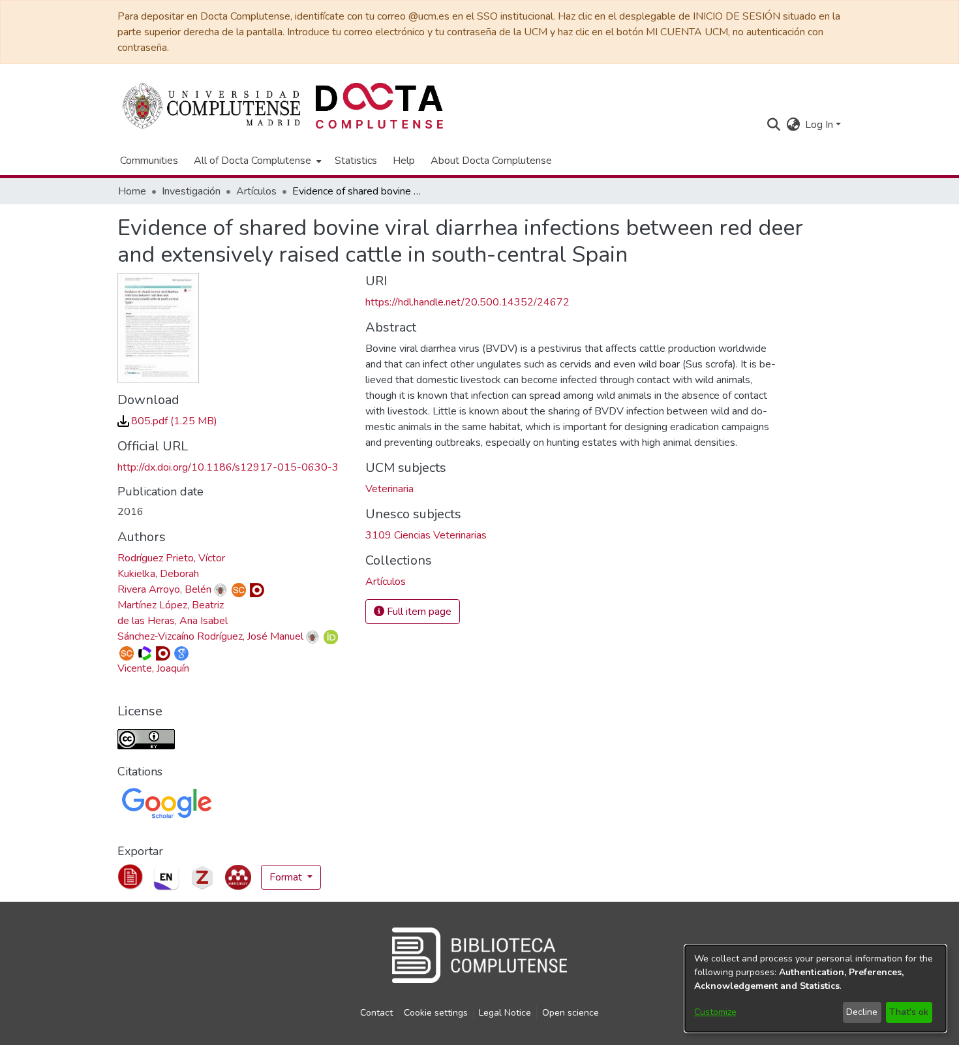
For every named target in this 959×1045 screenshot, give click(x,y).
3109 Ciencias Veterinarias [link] (426, 535)
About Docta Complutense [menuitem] (491, 160)
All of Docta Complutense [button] (252, 160)
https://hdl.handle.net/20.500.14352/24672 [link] (467, 302)
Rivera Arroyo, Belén (164, 589)
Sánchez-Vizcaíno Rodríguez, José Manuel (210, 636)
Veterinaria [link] (389, 489)
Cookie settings (436, 1012)
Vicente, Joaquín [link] (153, 668)
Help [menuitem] (404, 160)
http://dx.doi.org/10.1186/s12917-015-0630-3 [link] (228, 467)
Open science (570, 1012)
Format (287, 877)
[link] (167, 421)
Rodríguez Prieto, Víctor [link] (171, 558)
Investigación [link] (191, 191)
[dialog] (815, 988)
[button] (773, 125)
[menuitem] (256, 160)
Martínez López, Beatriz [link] (170, 605)
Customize (715, 1012)
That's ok (908, 1012)
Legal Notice (505, 1012)
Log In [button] (820, 124)
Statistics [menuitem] (356, 160)
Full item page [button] (417, 611)
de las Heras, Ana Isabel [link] (172, 621)
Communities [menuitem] (149, 160)
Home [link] (132, 191)
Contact (376, 1012)
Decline (861, 1012)
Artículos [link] (256, 191)
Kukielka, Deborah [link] (158, 574)
